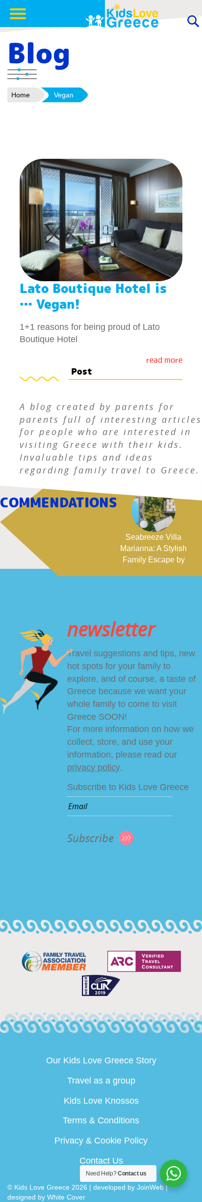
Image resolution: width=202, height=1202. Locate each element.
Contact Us (101, 1161)
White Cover (66, 1197)
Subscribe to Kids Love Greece (128, 787)
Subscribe (90, 838)
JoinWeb (150, 1187)
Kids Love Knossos (101, 1101)
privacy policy (93, 767)
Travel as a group (101, 1080)
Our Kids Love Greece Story (101, 1060)
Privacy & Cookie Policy (101, 1140)
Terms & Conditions (101, 1120)
